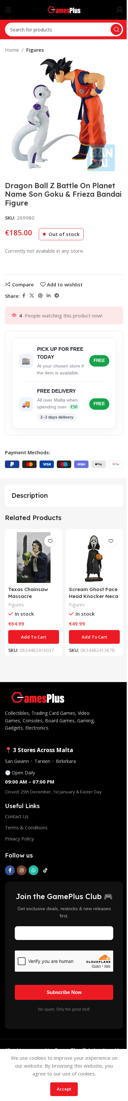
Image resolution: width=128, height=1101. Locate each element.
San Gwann (17, 761)
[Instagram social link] (22, 870)
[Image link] (38, 697)
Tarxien (42, 761)
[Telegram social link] (57, 295)
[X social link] (32, 295)
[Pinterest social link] (40, 295)
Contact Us (17, 816)
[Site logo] (64, 9)
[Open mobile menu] (8, 9)
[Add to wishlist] (50, 541)
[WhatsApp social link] (33, 870)
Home (12, 49)
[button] (33, 637)
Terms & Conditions (26, 827)
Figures (35, 49)
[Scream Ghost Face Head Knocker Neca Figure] (94, 557)
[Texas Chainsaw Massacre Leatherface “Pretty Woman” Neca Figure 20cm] (33, 557)
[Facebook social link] (24, 295)
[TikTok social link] (45, 870)
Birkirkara (66, 761)
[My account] (119, 9)
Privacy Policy (19, 839)
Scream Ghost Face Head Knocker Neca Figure (93, 596)
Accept (64, 1089)
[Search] (116, 29)
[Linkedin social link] (49, 295)
